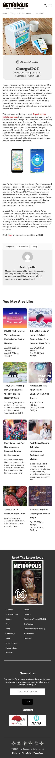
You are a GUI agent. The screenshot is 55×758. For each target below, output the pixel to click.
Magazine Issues (12, 643)
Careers (27, 614)
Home (5, 13)
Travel (8, 638)
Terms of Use (38, 753)
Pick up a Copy (11, 648)
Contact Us (28, 624)
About (26, 609)
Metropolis (22, 76)
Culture (9, 619)
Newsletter (10, 652)
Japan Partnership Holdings (34, 628)
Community (10, 633)
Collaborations (25, 13)
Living (13, 13)
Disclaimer (16, 753)
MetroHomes (29, 633)
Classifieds (28, 638)
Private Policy (27, 753)
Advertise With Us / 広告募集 (35, 619)
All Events (9, 609)
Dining (8, 624)
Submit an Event (12, 614)
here (10, 235)
